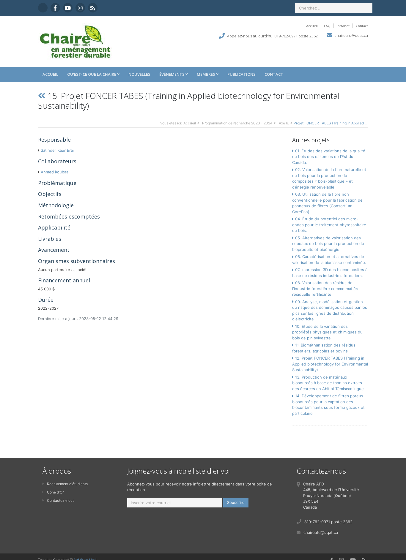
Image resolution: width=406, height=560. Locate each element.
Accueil (312, 25)
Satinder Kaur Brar (57, 150)
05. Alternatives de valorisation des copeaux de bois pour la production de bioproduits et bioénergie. (328, 243)
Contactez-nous (60, 500)
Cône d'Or (55, 492)
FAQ (327, 25)
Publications (241, 74)
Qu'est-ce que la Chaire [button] (92, 74)
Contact (362, 25)
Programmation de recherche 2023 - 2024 (237, 123)
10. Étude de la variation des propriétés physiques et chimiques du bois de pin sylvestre (327, 332)
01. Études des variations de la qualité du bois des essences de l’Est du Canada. (328, 156)
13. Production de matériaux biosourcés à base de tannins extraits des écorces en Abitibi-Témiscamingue (328, 383)
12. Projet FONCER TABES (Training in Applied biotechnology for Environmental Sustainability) (330, 364)
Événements (172, 74)
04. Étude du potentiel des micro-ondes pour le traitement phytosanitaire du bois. (329, 224)
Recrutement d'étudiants (67, 484)
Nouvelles (139, 74)
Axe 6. (284, 123)
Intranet (343, 25)
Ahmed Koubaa (54, 172)
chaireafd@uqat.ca (351, 35)
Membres (206, 74)
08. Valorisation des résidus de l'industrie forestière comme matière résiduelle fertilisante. (326, 288)
